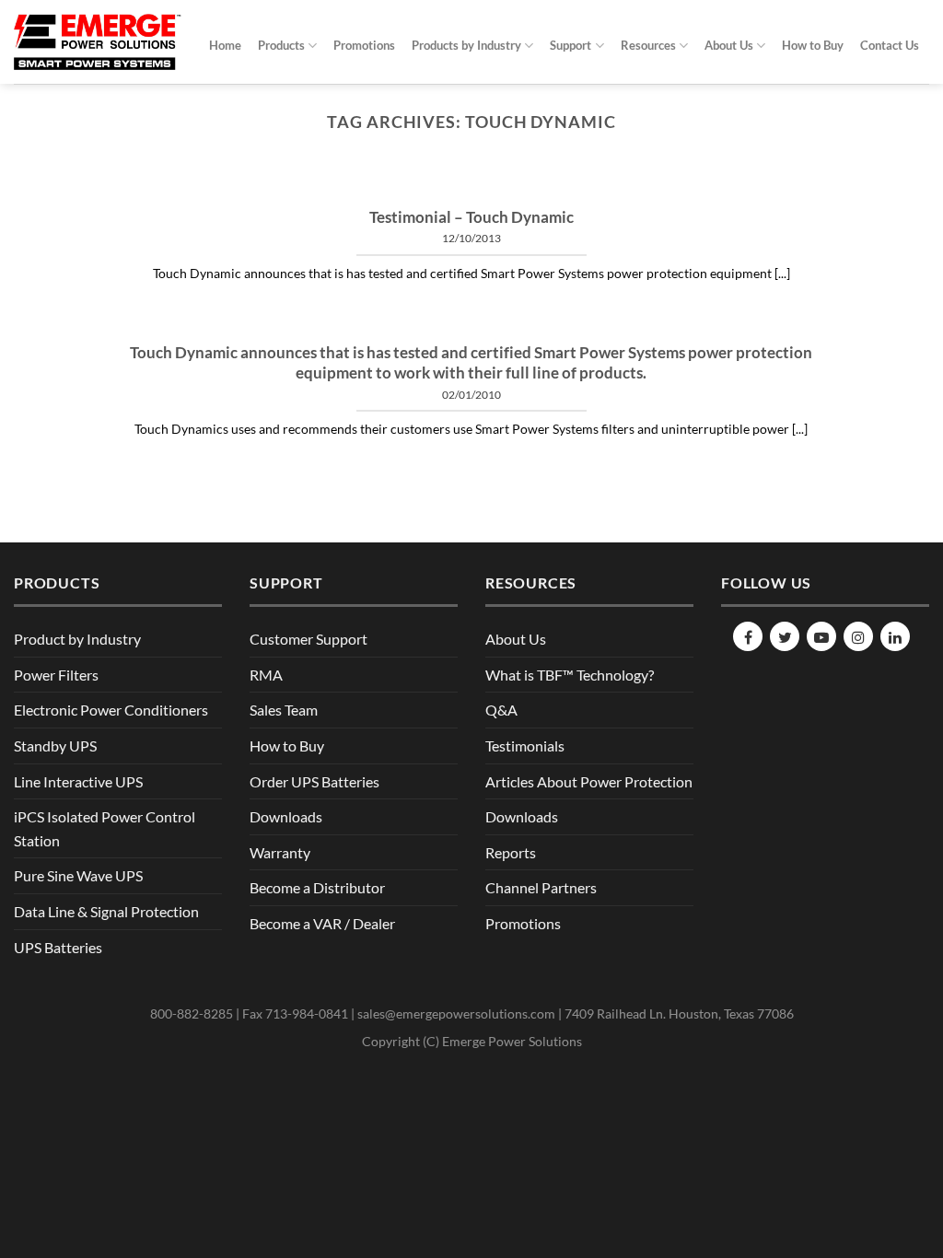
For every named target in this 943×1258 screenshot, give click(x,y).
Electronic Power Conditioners (111, 709)
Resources (648, 45)
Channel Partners (541, 887)
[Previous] (130, 186)
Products (281, 45)
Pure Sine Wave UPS (78, 875)
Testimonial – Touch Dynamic (471, 217)
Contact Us (889, 45)
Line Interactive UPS (78, 781)
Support (570, 45)
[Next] (812, 186)
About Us (728, 45)
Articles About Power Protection (589, 781)
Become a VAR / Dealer (322, 923)
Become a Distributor (317, 887)
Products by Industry (466, 45)
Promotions (364, 45)
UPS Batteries (58, 947)
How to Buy (813, 45)
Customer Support (308, 638)
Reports (510, 852)
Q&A (501, 709)
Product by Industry (77, 638)
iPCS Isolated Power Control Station (104, 828)
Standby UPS (55, 745)
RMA (266, 674)
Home (225, 45)
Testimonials (525, 745)
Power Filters (56, 674)
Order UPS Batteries (314, 781)
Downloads (286, 816)
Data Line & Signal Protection (106, 911)
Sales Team (284, 709)
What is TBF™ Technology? (569, 674)
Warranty (280, 852)
